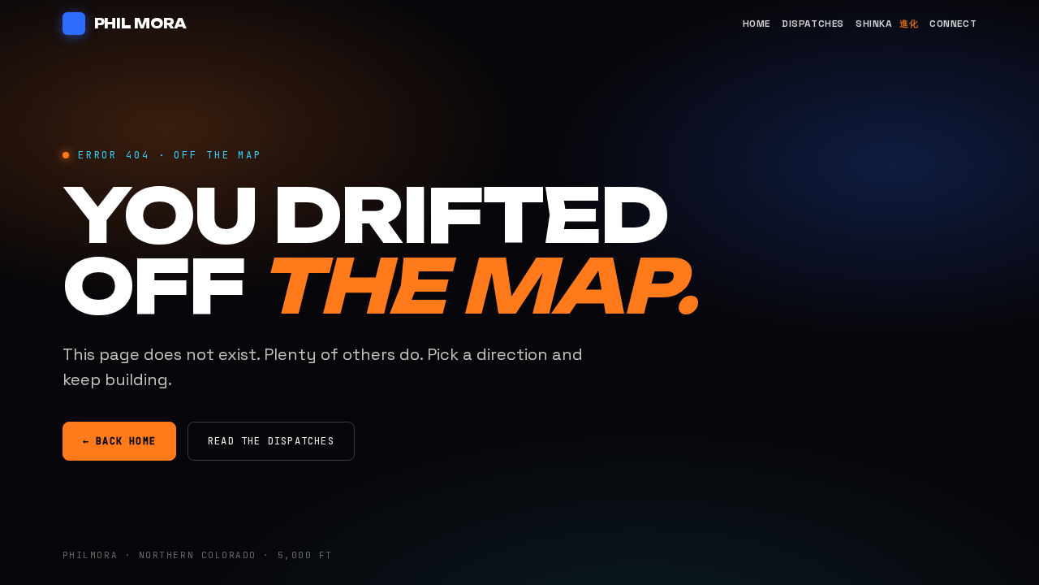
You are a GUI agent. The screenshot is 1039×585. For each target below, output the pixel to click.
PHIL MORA (140, 23)
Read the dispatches (271, 441)
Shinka (887, 23)
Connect (952, 23)
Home (756, 23)
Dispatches (813, 23)
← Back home (119, 441)
